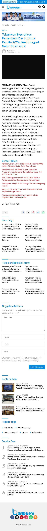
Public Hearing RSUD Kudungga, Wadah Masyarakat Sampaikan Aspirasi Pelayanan (29, 387)
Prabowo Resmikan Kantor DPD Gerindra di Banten (26, 493)
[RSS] (35, 517)
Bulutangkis (37, 432)
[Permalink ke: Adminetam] (4, 51)
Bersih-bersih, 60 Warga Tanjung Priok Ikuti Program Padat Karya (26, 467)
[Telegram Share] (38, 212)
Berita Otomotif (10, 432)
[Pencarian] (43, 7)
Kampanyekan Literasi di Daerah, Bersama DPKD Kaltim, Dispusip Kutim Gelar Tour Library (22, 165)
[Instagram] (26, 517)
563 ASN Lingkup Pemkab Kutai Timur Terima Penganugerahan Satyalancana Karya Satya (21, 179)
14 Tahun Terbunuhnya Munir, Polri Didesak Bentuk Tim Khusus (25, 484)
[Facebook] (12, 517)
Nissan (25, 432)
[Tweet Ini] (28, 212)
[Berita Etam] (13, 7)
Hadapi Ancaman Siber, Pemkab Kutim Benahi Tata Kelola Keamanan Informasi (29, 398)
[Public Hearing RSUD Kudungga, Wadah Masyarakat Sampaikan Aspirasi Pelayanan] (8, 387)
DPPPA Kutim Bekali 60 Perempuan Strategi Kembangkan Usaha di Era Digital (30, 409)
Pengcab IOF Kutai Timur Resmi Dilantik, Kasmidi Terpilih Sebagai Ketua (22, 190)
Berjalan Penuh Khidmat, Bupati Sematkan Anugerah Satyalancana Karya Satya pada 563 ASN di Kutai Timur (22, 172)
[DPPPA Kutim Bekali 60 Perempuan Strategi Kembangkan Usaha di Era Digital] (8, 410)
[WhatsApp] (31, 517)
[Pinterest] (22, 517)
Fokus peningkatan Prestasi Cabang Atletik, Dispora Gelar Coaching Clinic (20, 196)
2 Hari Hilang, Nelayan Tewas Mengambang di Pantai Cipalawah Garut (26, 475)
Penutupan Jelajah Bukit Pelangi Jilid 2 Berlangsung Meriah (23, 185)
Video (4, 30)
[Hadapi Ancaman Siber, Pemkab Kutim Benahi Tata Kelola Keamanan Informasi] (8, 399)
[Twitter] (17, 517)
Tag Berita (8, 427)
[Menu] (3, 7)
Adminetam (11, 50)
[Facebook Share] (23, 212)
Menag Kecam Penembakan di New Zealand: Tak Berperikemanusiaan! (26, 458)
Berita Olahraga (24, 427)
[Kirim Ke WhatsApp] (43, 212)
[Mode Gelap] (39, 7)
